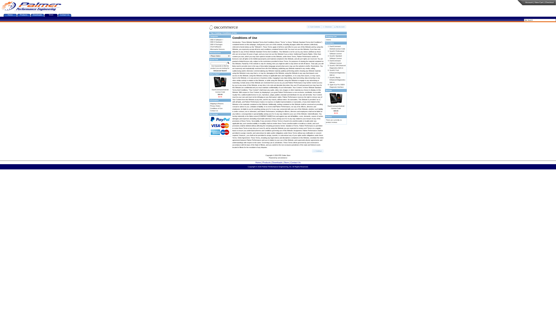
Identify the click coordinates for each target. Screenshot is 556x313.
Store (51, 15)
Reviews (328, 117)
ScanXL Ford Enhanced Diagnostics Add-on (337, 72)
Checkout (549, 2)
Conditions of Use (230, 33)
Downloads (37, 15)
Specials (328, 90)
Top (212, 33)
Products (24, 15)
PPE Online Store (284, 155)
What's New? (215, 74)
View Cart (538, 2)
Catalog (218, 33)
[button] (314, 27)
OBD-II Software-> (216, 40)
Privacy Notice (215, 106)
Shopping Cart (331, 36)
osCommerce (282, 158)
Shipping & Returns (217, 103)
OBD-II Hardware (216, 42)
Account (529, 2)
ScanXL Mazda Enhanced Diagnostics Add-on (337, 80)
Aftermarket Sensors (217, 49)
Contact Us (64, 15)
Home (10, 15)
